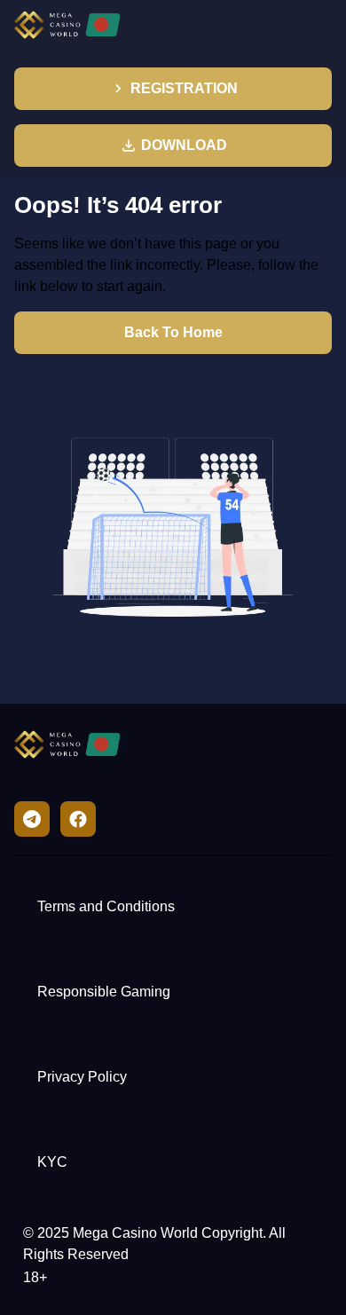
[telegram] (32, 819)
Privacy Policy (82, 1076)
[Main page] (67, 25)
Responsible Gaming (103, 991)
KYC (52, 1161)
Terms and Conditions (106, 906)
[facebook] (78, 819)
